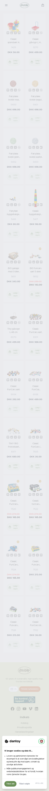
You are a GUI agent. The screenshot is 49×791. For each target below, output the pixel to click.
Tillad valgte (24, 784)
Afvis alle (39, 783)
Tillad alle (10, 784)
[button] (41, 741)
